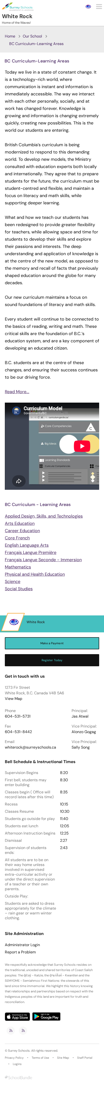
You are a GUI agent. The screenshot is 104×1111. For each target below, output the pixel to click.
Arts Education (20, 523)
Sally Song (81, 747)
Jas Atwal (80, 716)
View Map (13, 698)
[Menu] (99, 6)
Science (12, 581)
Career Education (22, 531)
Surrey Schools (19, 1051)
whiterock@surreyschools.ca (30, 747)
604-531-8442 (18, 731)
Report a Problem (20, 952)
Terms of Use (40, 1058)
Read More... (17, 392)
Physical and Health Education (35, 574)
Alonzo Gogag (84, 731)
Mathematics (18, 567)
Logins (17, 1064)
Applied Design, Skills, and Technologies (44, 516)
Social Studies (19, 589)
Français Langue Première (30, 552)
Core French (17, 538)
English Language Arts (27, 545)
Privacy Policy (14, 1058)
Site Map (63, 1058)
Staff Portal (84, 1058)
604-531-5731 (17, 716)
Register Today (52, 660)
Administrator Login (22, 944)
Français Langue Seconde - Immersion (43, 560)
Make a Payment (52, 643)
